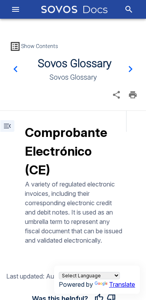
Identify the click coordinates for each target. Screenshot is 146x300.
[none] (116, 94)
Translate (122, 284)
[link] (74, 9)
